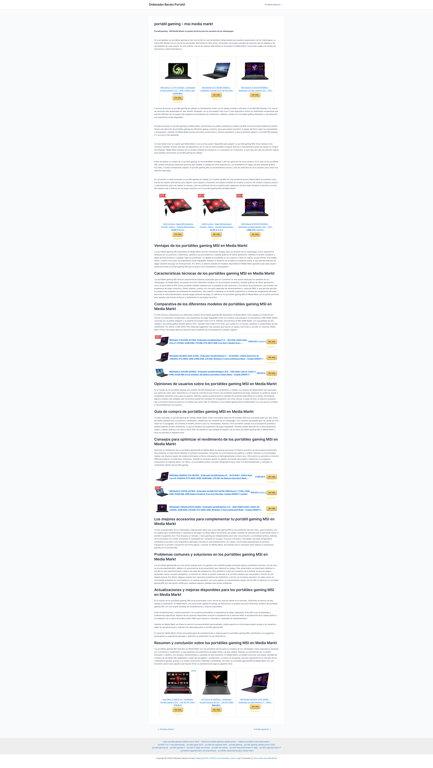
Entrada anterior (166, 729)
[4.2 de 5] (274, 379)
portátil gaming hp (160, 747)
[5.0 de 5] (274, 363)
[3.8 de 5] (274, 514)
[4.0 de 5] (220, 99)
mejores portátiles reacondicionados (253, 741)
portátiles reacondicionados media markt (235, 750)
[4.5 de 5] (258, 99)
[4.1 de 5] (181, 239)
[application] (281, 4)
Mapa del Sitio (202, 758)
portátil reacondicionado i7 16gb (244, 747)
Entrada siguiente (262, 729)
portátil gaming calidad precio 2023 (259, 745)
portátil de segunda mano (216, 745)
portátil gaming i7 (177, 747)
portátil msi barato (220, 747)
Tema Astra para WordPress (265, 758)
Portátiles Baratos (272, 4)
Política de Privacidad (219, 758)
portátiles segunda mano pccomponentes (198, 750)
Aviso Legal (236, 758)
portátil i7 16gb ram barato (198, 747)
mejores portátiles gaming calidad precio (218, 741)
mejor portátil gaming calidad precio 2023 (181, 741)
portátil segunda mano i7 (270, 747)
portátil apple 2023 (195, 745)
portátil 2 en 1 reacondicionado (171, 745)
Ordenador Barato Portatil (167, 4)
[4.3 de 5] (181, 102)
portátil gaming (235, 745)
